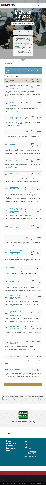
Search (38, 5)
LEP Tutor (12, 144)
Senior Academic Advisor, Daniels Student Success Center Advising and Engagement (16, 103)
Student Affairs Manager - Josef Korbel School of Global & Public (16, 297)
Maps (10, 478)
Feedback (30, 478)
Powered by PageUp (8, 388)
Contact (18, 478)
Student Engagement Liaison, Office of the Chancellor (15, 268)
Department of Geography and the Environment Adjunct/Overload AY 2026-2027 (16, 252)
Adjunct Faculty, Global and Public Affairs (15, 118)
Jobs (14, 478)
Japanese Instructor (15, 160)
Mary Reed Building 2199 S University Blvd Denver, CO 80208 (32, 452)
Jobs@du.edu (30, 441)
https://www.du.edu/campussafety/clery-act (11, 403)
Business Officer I (14, 281)
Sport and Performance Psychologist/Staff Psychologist (16, 342)
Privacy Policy (24, 478)
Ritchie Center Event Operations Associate (15, 327)
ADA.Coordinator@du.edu (20, 52)
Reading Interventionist (15, 369)
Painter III (12, 238)
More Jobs (23, 384)
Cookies (35, 478)
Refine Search (9, 63)
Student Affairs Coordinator (14, 174)
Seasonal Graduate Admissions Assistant (15, 226)
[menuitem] (38, 5)
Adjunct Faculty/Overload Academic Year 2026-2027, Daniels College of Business (16, 210)
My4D (29, 31)
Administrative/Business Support (15, 357)
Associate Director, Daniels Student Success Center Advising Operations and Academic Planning (16, 86)
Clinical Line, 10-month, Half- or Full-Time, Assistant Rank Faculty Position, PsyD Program (15, 313)
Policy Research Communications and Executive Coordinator (15, 188)
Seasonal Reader (14, 132)
